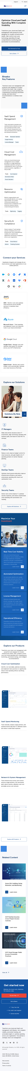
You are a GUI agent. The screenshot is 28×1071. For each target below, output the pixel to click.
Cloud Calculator (9, 179)
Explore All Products (13, 839)
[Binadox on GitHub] (17, 1042)
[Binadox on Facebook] (14, 1042)
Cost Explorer (13, 174)
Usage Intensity (9, 139)
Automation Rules (9, 176)
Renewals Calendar (15, 136)
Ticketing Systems (14, 244)
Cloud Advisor (13, 241)
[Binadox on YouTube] (10, 1042)
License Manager (9, 142)
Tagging (19, 211)
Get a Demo (13, 53)
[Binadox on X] (7, 1042)
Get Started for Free (14, 48)
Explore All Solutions (13, 506)
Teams (17, 142)
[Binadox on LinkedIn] (3, 1042)
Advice (6, 244)
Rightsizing (13, 211)
